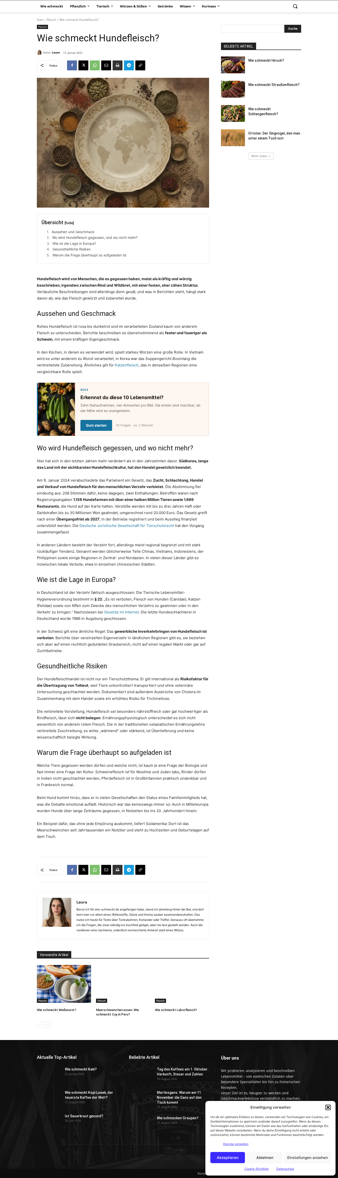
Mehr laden (259, 156)
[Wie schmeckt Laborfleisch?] (182, 984)
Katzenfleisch (127, 365)
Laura (56, 52)
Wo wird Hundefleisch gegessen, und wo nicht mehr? (95, 237)
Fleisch (51, 20)
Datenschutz (285, 1169)
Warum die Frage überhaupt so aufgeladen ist (89, 255)
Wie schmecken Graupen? (177, 1118)
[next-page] (48, 1025)
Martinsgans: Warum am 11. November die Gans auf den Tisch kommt (179, 1097)
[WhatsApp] (95, 65)
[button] (328, 1107)
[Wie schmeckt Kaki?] (49, 1073)
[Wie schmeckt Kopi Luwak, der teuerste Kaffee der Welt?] (49, 1097)
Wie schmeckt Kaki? (81, 1069)
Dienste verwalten (235, 1144)
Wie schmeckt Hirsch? (266, 60)
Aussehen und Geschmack (73, 232)
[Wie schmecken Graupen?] (141, 1122)
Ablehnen (264, 1157)
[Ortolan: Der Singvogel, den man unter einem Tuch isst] (233, 137)
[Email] (106, 65)
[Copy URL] (140, 65)
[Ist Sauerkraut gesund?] (49, 1120)
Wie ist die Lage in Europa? (74, 243)
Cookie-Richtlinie (256, 1169)
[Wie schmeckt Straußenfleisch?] (233, 89)
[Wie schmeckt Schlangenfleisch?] (233, 113)
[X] (83, 65)
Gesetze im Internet (121, 612)
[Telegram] (129, 65)
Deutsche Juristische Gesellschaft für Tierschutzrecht (126, 525)
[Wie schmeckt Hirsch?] (233, 64)
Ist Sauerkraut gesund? (84, 1116)
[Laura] (40, 52)
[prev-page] (40, 1025)
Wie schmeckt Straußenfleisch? (274, 85)
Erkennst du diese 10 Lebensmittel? (121, 397)
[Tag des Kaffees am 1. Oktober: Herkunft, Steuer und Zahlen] (141, 1073)
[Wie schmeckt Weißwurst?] (64, 984)
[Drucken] (117, 65)
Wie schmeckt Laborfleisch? (176, 1010)
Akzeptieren (228, 1157)
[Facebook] (72, 65)
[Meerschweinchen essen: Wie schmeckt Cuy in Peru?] (123, 984)
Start (40, 20)
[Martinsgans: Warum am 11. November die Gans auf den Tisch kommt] (141, 1097)
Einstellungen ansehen (307, 1157)
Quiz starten (96, 425)
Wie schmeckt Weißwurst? (56, 1010)
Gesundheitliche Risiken (71, 249)
